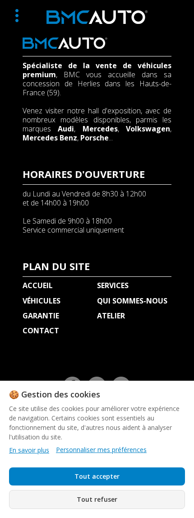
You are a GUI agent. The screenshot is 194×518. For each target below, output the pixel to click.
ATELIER (111, 316)
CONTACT (41, 331)
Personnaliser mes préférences (101, 449)
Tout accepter (97, 476)
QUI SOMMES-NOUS (132, 301)
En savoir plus (29, 450)
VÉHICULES (41, 301)
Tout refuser (97, 499)
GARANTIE (41, 316)
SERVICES (113, 285)
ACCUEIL (38, 285)
